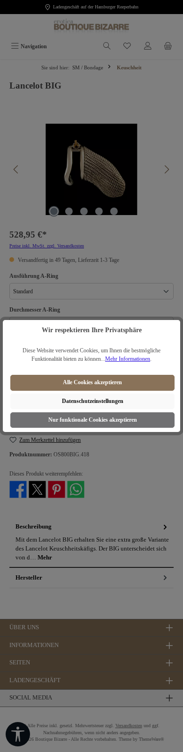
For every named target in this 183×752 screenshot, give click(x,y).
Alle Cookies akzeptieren (92, 382)
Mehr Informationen (127, 359)
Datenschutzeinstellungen (92, 401)
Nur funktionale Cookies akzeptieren (92, 420)
